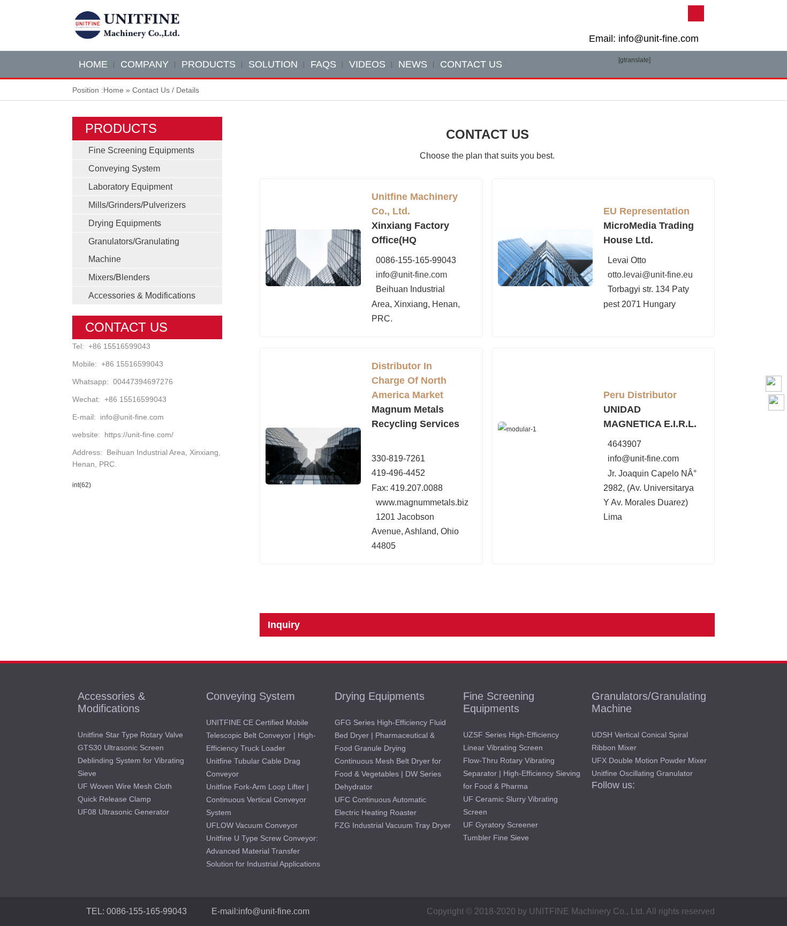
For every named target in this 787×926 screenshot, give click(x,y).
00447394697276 (143, 381)
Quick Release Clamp (114, 799)
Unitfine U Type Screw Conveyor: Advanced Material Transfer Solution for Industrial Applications (263, 851)
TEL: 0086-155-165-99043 (136, 911)
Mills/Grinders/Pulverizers (137, 205)
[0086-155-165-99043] (776, 445)
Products (208, 64)
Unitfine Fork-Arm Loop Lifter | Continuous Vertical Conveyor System (257, 799)
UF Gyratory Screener (500, 824)
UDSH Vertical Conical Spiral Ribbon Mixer (640, 741)
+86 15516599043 (119, 346)
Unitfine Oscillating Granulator (642, 773)
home (93, 64)
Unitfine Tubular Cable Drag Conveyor (253, 767)
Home (113, 90)
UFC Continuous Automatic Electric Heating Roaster (380, 806)
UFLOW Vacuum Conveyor (252, 825)
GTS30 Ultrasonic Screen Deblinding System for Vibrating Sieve (131, 760)
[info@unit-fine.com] (776, 424)
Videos (367, 64)
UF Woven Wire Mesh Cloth (125, 786)
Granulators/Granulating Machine (649, 702)
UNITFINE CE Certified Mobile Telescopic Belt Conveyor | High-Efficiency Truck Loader (261, 735)
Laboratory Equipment (130, 186)
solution (273, 64)
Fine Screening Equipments (141, 150)
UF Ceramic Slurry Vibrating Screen (510, 805)
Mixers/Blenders (119, 277)
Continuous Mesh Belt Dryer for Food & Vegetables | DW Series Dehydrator (388, 774)
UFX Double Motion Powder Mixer (649, 760)
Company (144, 64)
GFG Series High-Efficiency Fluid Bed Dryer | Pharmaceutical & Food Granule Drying (390, 735)
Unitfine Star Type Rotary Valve (130, 734)
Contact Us (471, 64)
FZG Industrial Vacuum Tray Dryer (393, 825)
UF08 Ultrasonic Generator (123, 812)
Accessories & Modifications (141, 295)
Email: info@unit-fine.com (644, 38)
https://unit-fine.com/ (138, 434)
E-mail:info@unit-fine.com (260, 911)
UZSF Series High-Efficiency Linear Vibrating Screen (511, 741)
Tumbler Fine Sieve (496, 837)
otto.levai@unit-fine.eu (650, 274)
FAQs (323, 64)
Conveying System (124, 168)
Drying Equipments (124, 223)
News (412, 64)
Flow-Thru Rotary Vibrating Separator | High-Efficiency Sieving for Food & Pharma (521, 773)
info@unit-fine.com (132, 417)
